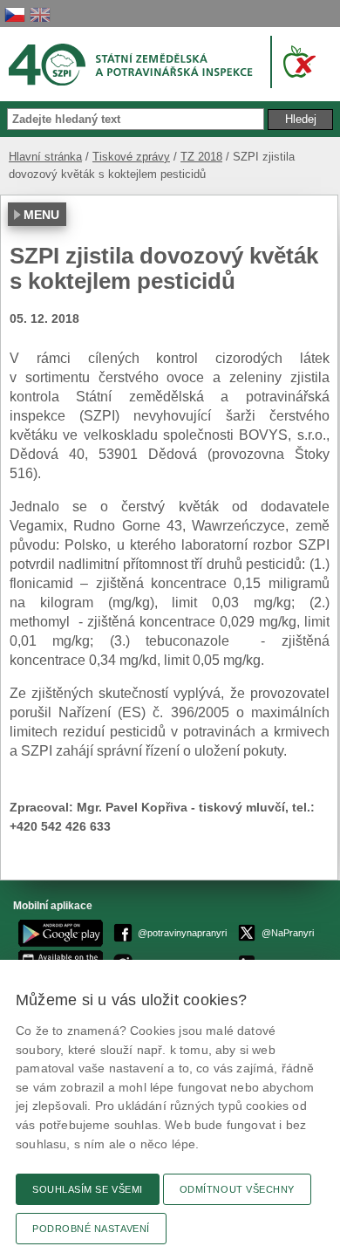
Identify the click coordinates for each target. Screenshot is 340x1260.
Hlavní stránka (45, 156)
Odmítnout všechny (237, 1189)
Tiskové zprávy (131, 156)
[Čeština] (14, 14)
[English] (40, 14)
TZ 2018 (201, 156)
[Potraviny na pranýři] (296, 61)
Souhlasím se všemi (87, 1189)
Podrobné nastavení (91, 1228)
